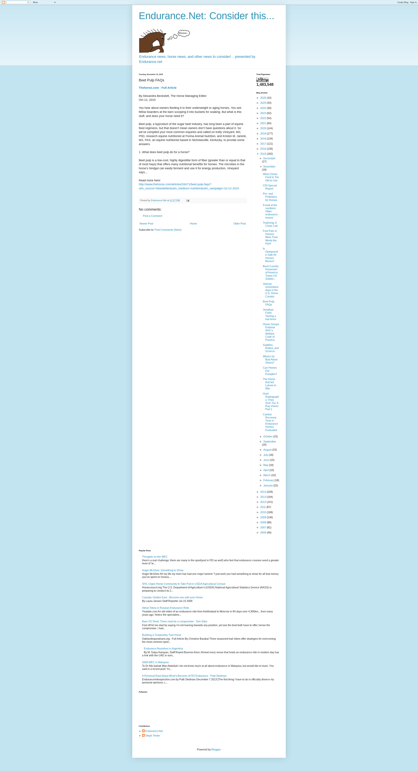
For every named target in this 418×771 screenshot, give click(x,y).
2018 (263, 138)
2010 (263, 512)
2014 (263, 491)
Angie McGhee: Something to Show (162, 570)
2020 (263, 128)
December (269, 158)
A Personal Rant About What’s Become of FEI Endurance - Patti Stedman (184, 675)
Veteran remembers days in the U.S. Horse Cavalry (270, 290)
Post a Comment (152, 216)
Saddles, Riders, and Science (271, 348)
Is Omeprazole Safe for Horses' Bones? (270, 255)
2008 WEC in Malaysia (155, 662)
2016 (263, 148)
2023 (263, 113)
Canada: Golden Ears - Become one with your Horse (172, 597)
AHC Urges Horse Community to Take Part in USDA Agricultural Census (183, 583)
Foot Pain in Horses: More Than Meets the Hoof (270, 237)
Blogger (215, 749)
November (269, 166)
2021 (263, 123)
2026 (263, 97)
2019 (263, 133)
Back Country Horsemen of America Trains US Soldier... (271, 272)
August (267, 449)
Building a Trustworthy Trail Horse (161, 635)
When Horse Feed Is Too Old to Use (271, 177)
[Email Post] (187, 200)
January (268, 485)
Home (193, 223)
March (267, 475)
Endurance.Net (154, 731)
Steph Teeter (152, 735)
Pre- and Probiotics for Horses (270, 196)
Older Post (239, 223)
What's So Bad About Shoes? (270, 359)
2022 (263, 118)
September (269, 441)
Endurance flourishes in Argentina (163, 648)
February (268, 480)
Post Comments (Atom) (168, 229)
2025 (263, 102)
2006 (263, 532)
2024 (263, 108)
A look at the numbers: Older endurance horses (270, 211)
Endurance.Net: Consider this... (206, 15)
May (266, 465)
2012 (263, 502)
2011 (263, 507)
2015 (263, 153)
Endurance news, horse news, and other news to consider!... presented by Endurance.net (197, 59)
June (266, 460)
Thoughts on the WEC (155, 556)
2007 (263, 527)
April (266, 470)
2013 (263, 497)
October (268, 436)
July (266, 455)
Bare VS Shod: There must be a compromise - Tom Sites (174, 621)
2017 (263, 143)
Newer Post (146, 223)
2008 (263, 522)
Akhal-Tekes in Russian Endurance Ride (165, 607)
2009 (263, 517)
